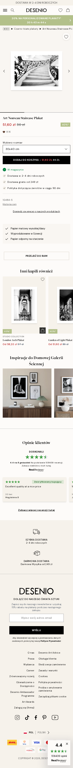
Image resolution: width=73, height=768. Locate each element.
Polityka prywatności (50, 682)
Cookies (43, 676)
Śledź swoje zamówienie (52, 664)
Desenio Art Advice (49, 652)
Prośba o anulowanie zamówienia (50, 689)
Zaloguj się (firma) (24, 707)
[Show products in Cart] (68, 10)
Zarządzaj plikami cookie (52, 696)
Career (30, 670)
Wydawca (28, 664)
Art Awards (28, 701)
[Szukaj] (12, 10)
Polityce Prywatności (50, 641)
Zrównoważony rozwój (21, 676)
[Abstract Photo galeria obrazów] (27, 393)
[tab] (12, 111)
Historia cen (9, 204)
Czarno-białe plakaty (26, 28)
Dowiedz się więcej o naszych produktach (36, 211)
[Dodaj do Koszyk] (43, 330)
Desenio (46, 758)
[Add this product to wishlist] (66, 36)
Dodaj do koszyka (36, 159)
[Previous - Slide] (4, 71)
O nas (31, 652)
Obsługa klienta (48, 658)
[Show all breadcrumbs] (6, 29)
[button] (59, 752)
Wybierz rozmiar (12, 142)
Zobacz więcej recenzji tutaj (36, 510)
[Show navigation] (5, 10)
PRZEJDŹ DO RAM (37, 255)
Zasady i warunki (48, 670)
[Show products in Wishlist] (60, 10)
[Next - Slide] (69, 71)
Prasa (31, 658)
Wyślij (36, 630)
